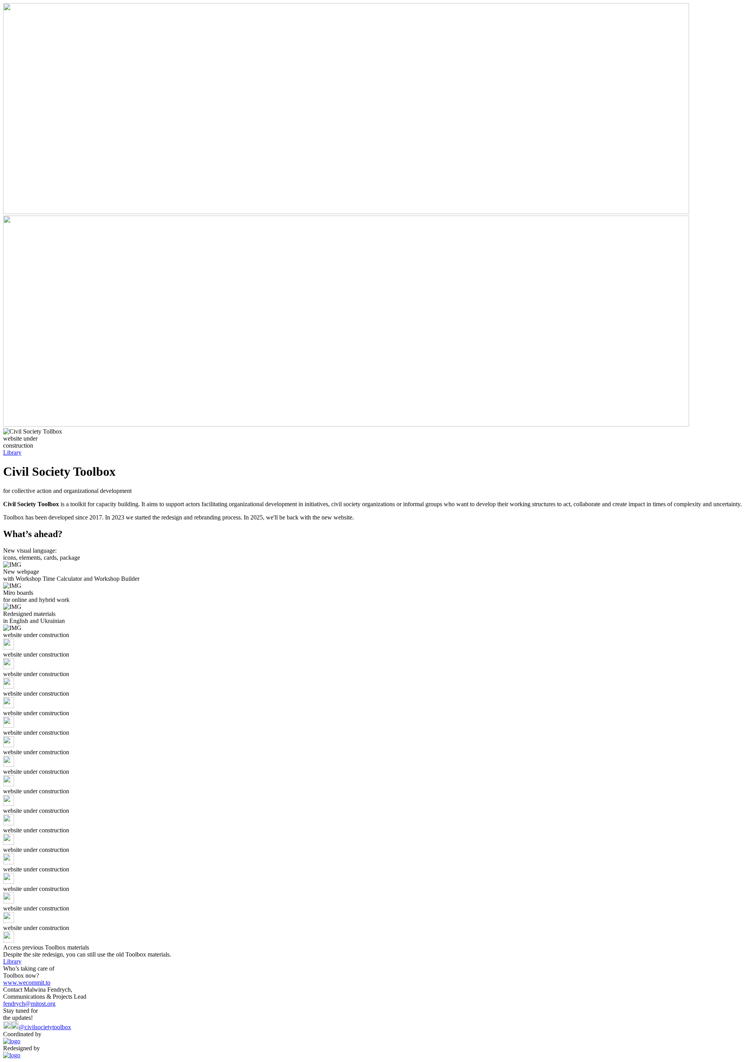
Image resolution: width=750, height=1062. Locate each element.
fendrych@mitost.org (29, 1003)
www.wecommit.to (26, 982)
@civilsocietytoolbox (45, 1027)
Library (12, 452)
